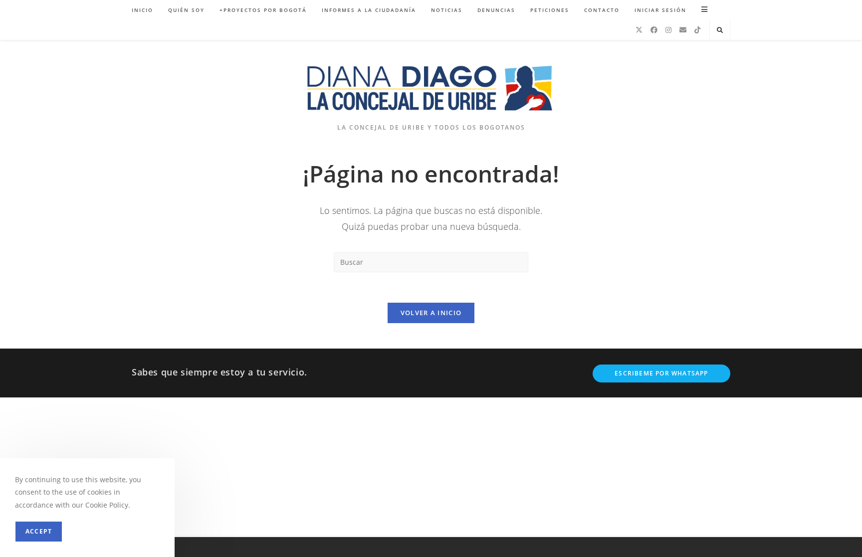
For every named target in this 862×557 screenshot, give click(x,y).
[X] (639, 29)
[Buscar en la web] (720, 30)
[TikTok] (697, 29)
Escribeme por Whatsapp (661, 373)
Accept (38, 531)
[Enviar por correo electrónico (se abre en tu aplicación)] (682, 29)
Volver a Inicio (431, 312)
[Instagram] (668, 29)
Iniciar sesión (660, 9)
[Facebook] (653, 29)
